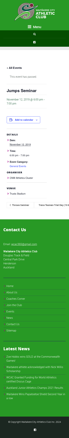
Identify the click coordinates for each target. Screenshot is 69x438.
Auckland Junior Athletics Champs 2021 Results (34, 388)
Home (9, 286)
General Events (18, 166)
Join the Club (14, 305)
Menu (36, 27)
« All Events (14, 68)
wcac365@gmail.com (24, 244)
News (9, 318)
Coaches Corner (15, 299)
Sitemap (11, 330)
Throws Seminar (20, 205)
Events (10, 311)
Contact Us (12, 324)
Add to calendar (24, 119)
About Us (11, 292)
